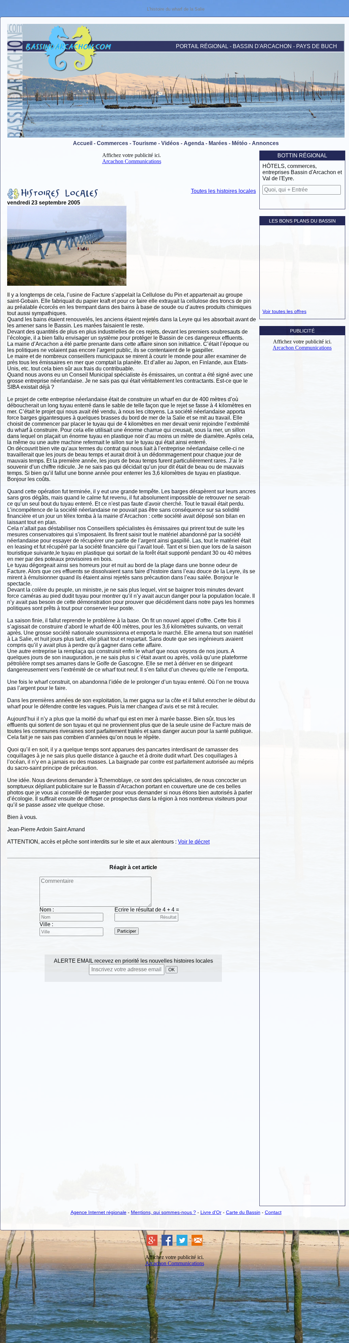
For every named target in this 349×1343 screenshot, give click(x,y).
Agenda (194, 143)
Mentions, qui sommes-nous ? (163, 1212)
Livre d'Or (211, 1212)
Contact (273, 1212)
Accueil (82, 143)
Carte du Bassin (243, 1212)
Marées (218, 143)
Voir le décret (194, 842)
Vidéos (170, 143)
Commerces (112, 143)
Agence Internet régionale (98, 1212)
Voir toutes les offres (284, 311)
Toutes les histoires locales (223, 191)
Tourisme (145, 143)
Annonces (265, 143)
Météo (239, 143)
